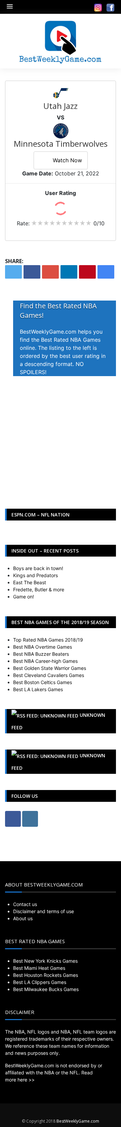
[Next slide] (106, 396)
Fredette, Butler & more (38, 589)
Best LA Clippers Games (39, 982)
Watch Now (67, 160)
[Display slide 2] (99, 482)
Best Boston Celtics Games (42, 682)
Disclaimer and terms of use (43, 911)
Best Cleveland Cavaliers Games (48, 675)
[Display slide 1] (94, 482)
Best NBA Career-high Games (45, 661)
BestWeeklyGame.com (77, 1121)
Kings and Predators (35, 575)
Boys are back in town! (38, 568)
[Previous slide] (15, 396)
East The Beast (29, 582)
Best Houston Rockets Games (45, 975)
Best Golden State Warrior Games (49, 668)
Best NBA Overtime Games (42, 647)
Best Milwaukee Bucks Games (46, 989)
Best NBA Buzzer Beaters (41, 654)
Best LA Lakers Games (38, 689)
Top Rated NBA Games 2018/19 (48, 640)
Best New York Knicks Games (45, 961)
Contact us (25, 904)
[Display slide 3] (104, 482)
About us (23, 918)
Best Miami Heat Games (39, 968)
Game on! (23, 596)
